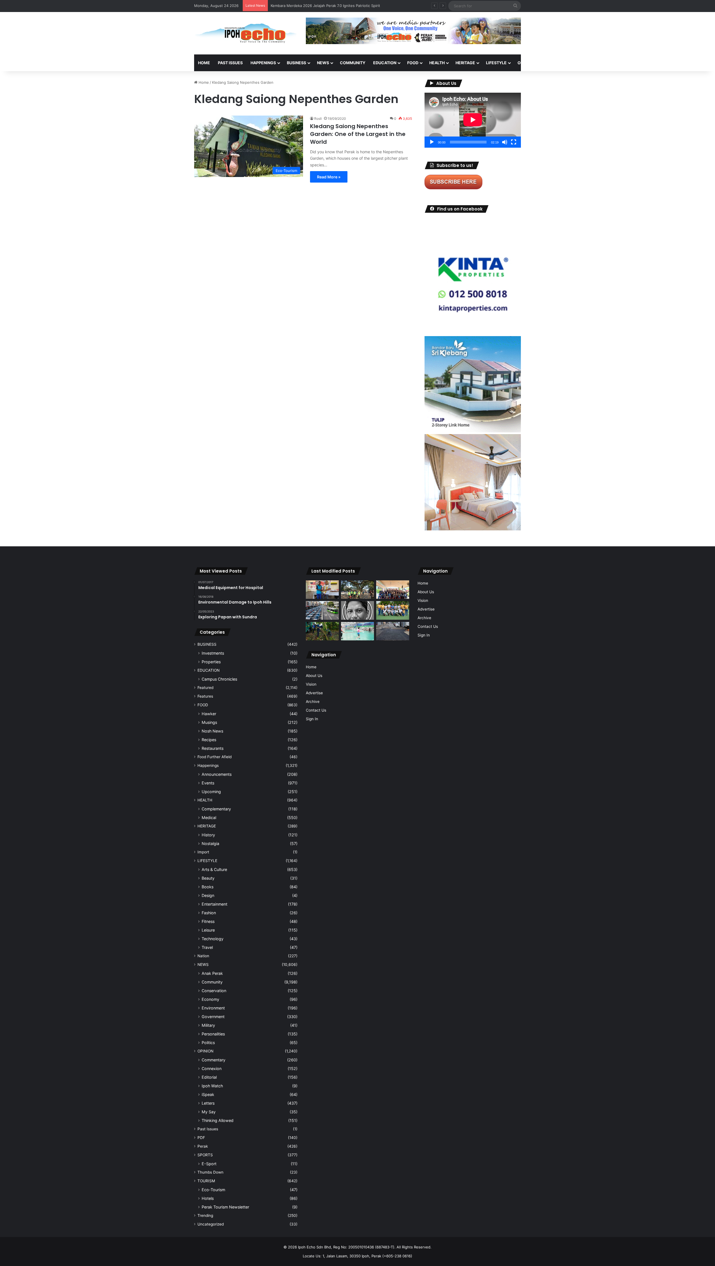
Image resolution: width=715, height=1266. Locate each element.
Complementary (216, 808)
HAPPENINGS (263, 62)
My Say (209, 1111)
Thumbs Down (210, 1172)
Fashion (209, 912)
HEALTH (437, 62)
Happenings (208, 765)
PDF (201, 1137)
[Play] (432, 142)
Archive (313, 701)
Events (208, 783)
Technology (212, 938)
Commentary (213, 1059)
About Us (314, 675)
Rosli (318, 118)
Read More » (328, 176)
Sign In (312, 719)
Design (208, 895)
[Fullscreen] (513, 142)
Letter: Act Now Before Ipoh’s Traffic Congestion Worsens (321, 5)
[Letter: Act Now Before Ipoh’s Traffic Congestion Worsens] (322, 610)
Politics (208, 1042)
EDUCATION (384, 62)
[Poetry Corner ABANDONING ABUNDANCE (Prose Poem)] (357, 610)
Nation (203, 956)
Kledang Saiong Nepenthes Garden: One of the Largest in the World (358, 134)
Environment (213, 1008)
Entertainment (214, 904)
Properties (211, 661)
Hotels (208, 1198)
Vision (311, 684)
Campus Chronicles (219, 679)
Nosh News (212, 731)
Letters (208, 1103)
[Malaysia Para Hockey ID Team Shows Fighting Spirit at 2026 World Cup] (392, 610)
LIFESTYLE (496, 62)
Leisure (208, 930)
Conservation (214, 990)
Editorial (209, 1077)
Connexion (211, 1068)
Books (207, 886)
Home (204, 62)
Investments (213, 653)
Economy (210, 999)
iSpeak (208, 1094)
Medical (209, 817)
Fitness (208, 921)
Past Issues (230, 62)
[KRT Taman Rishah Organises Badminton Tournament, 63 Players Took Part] (357, 631)
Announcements (217, 774)
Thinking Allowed (217, 1120)
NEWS (323, 62)
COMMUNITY (352, 62)
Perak (202, 1146)
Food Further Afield (214, 757)
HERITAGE (465, 62)
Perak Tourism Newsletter (225, 1207)
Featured (205, 687)
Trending (205, 1215)
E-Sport (209, 1163)
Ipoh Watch (212, 1085)
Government (213, 1016)
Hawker (209, 713)
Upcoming (211, 791)
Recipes (209, 739)
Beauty (208, 878)
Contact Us (316, 710)
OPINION (526, 62)
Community (212, 982)
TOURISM (577, 62)
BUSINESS (296, 62)
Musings (209, 722)
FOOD (412, 62)
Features (205, 696)
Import (203, 852)
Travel (207, 947)
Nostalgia (210, 843)
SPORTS (553, 62)
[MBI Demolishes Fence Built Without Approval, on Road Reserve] (322, 631)
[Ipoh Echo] (245, 33)
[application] (473, 120)
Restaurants (212, 748)
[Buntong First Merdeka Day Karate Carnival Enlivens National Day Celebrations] (322, 589)
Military (208, 1025)
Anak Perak (212, 973)
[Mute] (504, 142)
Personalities (213, 1034)
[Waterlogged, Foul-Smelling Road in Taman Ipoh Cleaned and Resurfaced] (392, 631)
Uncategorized (210, 1224)
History (208, 834)
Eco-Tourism (213, 1189)
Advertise (314, 693)
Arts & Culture (214, 869)
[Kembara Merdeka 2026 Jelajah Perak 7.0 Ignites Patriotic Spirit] (392, 589)
